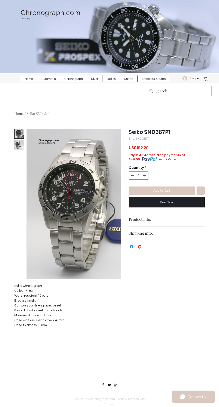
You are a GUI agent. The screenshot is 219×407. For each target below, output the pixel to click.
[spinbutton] (138, 175)
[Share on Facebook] (131, 246)
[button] (206, 78)
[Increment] (145, 175)
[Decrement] (132, 175)
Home (19, 113)
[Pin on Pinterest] (139, 246)
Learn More (167, 159)
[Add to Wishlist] (201, 190)
